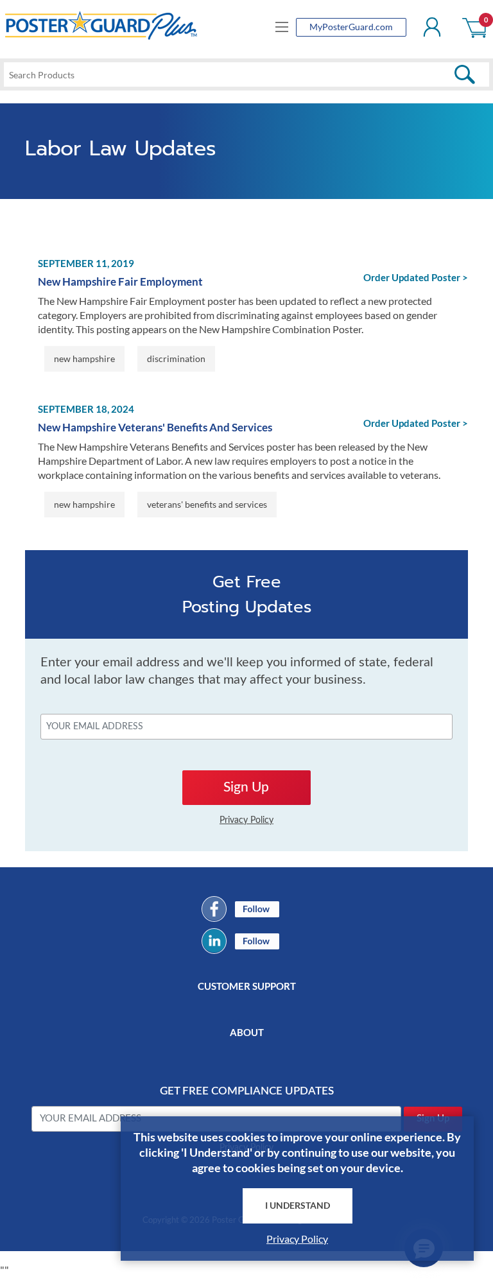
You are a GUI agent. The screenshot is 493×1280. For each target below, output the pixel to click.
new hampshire (84, 358)
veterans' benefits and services (207, 504)
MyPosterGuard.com (351, 26)
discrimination (176, 358)
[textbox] (246, 74)
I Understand (297, 1205)
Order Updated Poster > (415, 277)
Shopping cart (475, 27)
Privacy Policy (297, 1238)
